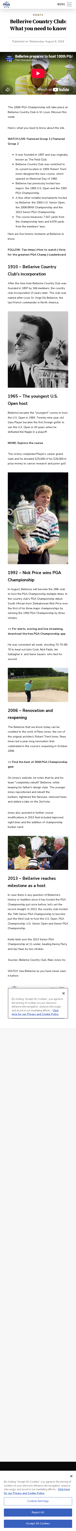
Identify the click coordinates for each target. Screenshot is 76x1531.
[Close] (71, 1476)
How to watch (47, 250)
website (27, 778)
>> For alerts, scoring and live (28, 629)
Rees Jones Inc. (57, 960)
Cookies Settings (38, 1501)
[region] (38, 1501)
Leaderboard (57, 255)
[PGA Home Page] (6, 4)
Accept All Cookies (38, 1523)
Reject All (38, 1512)
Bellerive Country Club (32, 960)
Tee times (28, 250)
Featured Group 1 (38, 139)
